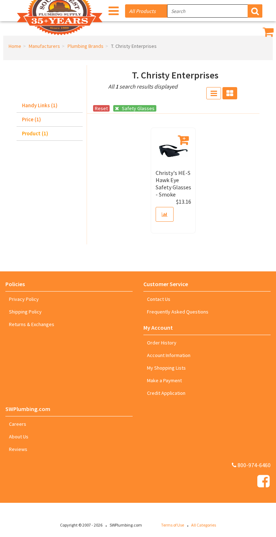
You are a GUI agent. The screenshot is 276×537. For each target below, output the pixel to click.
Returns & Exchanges (31, 324)
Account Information (168, 355)
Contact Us (158, 299)
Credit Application (166, 393)
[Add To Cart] (184, 140)
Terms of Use (172, 525)
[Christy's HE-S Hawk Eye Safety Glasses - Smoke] (173, 150)
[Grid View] (229, 93)
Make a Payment (164, 380)
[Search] (255, 11)
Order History (161, 342)
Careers (17, 424)
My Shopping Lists (166, 368)
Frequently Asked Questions (177, 311)
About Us (18, 436)
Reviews (18, 449)
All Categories (203, 525)
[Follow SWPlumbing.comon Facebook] (263, 481)
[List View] (213, 93)
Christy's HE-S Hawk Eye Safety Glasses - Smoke (173, 183)
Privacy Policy (24, 299)
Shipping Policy (25, 311)
